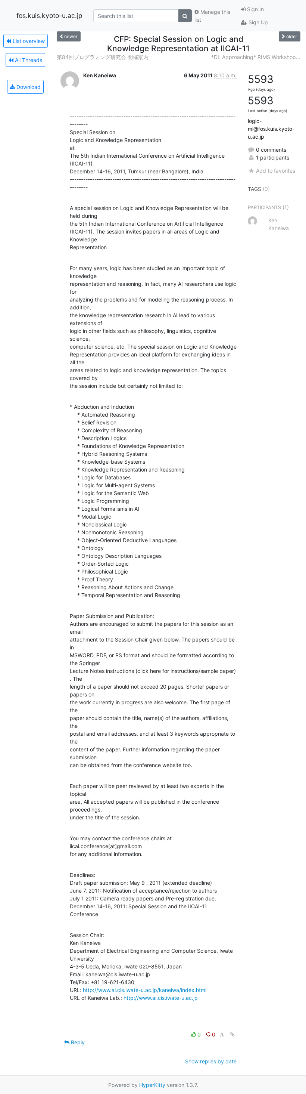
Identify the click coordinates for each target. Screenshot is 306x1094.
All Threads (27, 60)
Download (28, 87)
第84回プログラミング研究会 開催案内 (103, 57)
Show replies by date (211, 1061)
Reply (77, 1042)
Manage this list (212, 16)
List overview (28, 41)
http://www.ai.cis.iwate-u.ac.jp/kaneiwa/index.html (144, 990)
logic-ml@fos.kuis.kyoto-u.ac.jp (271, 129)
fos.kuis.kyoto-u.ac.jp (49, 15)
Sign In (255, 9)
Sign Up (257, 22)
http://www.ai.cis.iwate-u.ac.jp (161, 998)
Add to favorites (275, 170)
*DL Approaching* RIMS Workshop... (255, 57)
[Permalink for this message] (232, 1034)
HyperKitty (152, 1085)
